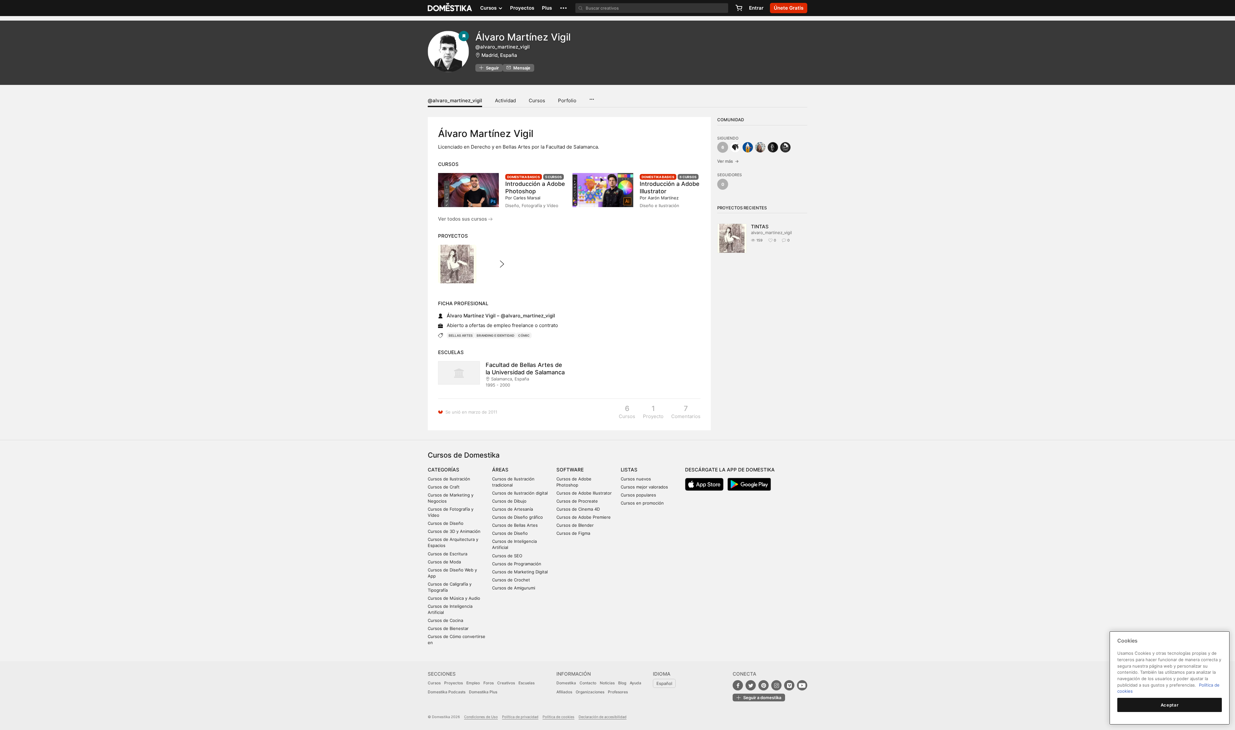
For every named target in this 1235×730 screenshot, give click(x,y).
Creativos (506, 682)
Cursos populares (638, 494)
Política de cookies (558, 717)
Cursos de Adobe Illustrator (584, 493)
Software (570, 470)
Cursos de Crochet (511, 579)
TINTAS (760, 227)
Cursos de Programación (516, 563)
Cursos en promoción (642, 503)
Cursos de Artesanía (512, 509)
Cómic (524, 335)
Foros (488, 682)
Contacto (588, 682)
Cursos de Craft (444, 486)
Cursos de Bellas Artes (515, 525)
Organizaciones (590, 691)
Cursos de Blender (575, 525)
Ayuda (635, 682)
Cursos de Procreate (577, 501)
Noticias (607, 682)
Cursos (537, 100)
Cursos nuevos (636, 478)
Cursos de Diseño (445, 523)
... (591, 97)
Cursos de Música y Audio (454, 598)
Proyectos (522, 8)
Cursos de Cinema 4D (578, 509)
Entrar (756, 8)
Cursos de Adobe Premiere (583, 517)
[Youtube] (802, 685)
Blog (622, 682)
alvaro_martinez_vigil (771, 232)
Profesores (618, 691)
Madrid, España (499, 55)
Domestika (566, 682)
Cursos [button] (489, 8)
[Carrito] (739, 8)
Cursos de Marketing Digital (520, 571)
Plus (547, 8)
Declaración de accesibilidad (603, 717)
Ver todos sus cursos (463, 219)
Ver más (728, 161)
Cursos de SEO (507, 555)
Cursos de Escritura (447, 553)
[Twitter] (751, 685)
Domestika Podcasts (446, 691)
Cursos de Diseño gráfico (517, 517)
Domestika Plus (483, 691)
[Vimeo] (789, 685)
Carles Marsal (526, 197)
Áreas (500, 470)
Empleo (473, 682)
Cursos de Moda (444, 561)
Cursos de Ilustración (449, 478)
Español (664, 683)
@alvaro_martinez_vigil (455, 100)
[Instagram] (776, 685)
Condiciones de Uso (481, 717)
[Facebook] (738, 685)
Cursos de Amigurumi (513, 587)
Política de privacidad (520, 717)
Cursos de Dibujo (509, 501)
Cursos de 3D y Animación (454, 531)
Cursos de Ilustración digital (520, 493)
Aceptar (1170, 704)
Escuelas (526, 682)
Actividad (505, 100)
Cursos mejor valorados (644, 486)
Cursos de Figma (573, 533)
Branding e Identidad (495, 335)
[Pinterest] (763, 685)
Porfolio (567, 100)
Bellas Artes (461, 335)
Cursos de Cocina (445, 620)
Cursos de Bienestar (448, 628)
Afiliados (564, 691)
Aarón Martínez (663, 197)
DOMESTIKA (450, 8)
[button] (563, 8)
